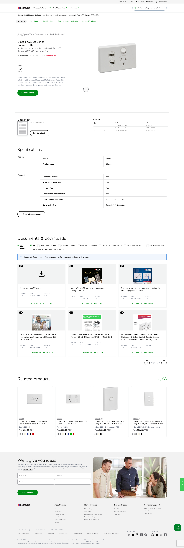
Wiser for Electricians (120, 511)
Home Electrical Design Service (93, 514)
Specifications (48, 21)
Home (19, 34)
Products (26, 34)
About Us (57, 509)
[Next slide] (164, 379)
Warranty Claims (63, 533)
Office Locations (59, 514)
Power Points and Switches (39, 34)
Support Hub (148, 513)
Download (41, 133)
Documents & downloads (68, 21)
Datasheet (34, 21)
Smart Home (87, 511)
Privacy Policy (27, 469)
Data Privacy (50, 533)
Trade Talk (117, 514)
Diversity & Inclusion (60, 519)
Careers (57, 522)
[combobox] (72, 482)
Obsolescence (78, 533)
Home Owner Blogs (90, 517)
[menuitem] (42, 8)
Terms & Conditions (92, 533)
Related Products (89, 21)
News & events (59, 517)
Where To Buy (28, 93)
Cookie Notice (38, 533)
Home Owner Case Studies (92, 519)
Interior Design (88, 509)
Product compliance (23, 533)
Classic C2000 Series (57, 34)
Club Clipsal (117, 509)
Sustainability (58, 511)
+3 (76, 434)
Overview (21, 21)
